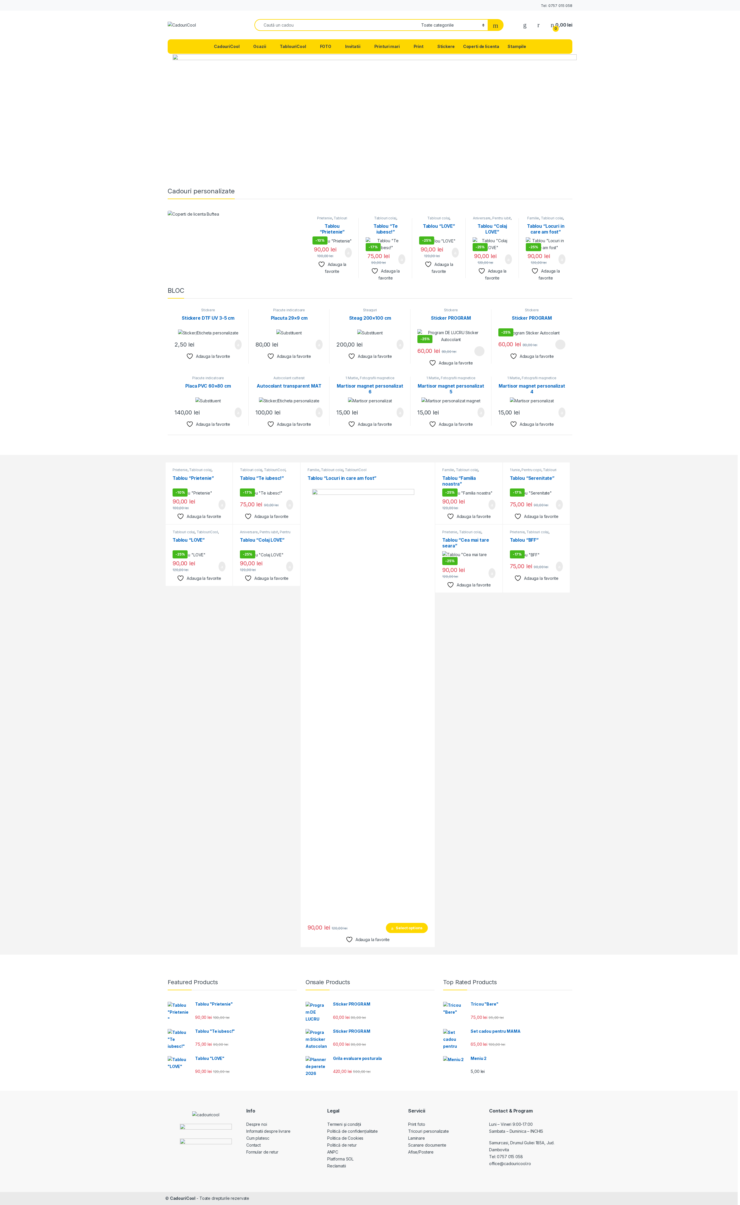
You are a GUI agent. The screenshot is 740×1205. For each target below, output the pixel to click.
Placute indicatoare (289, 310)
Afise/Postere (421, 1152)
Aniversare (482, 218)
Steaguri (370, 310)
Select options (345, 253)
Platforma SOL (340, 1158)
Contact (253, 1145)
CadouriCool (226, 46)
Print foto (416, 1124)
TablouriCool (293, 46)
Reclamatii (336, 1165)
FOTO (325, 46)
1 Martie (351, 378)
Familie (533, 218)
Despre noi (256, 1124)
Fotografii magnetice (377, 378)
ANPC (332, 1152)
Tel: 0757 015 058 (556, 5)
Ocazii (259, 46)
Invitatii (352, 46)
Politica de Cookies (345, 1138)
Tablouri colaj (385, 218)
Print (418, 46)
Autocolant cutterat (289, 378)
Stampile (517, 46)
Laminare (416, 1138)
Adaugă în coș (396, 344)
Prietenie (324, 218)
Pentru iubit (501, 218)
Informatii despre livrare (268, 1131)
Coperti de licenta (481, 46)
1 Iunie (515, 470)
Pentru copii (531, 470)
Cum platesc (257, 1138)
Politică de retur (342, 1145)
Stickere (446, 46)
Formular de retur (262, 1152)
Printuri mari (387, 46)
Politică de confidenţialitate (352, 1131)
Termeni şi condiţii (344, 1124)
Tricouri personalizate (428, 1131)
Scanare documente (427, 1145)
